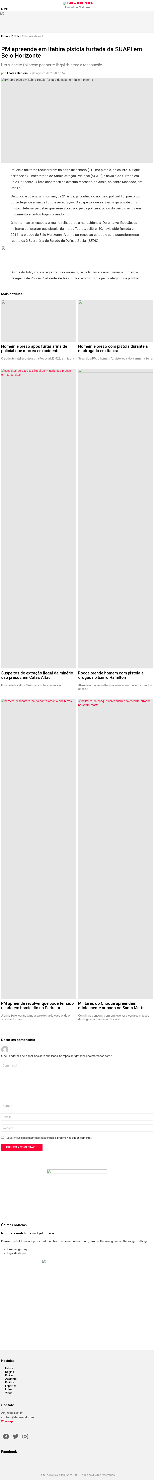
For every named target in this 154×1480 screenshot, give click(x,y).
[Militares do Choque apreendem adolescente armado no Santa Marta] (115, 849)
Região (9, 1371)
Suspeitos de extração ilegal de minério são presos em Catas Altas (37, 675)
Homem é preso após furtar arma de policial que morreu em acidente (34, 348)
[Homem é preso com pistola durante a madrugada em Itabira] (115, 321)
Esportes (10, 1385)
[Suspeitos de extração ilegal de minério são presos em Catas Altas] (38, 518)
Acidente (11, 1378)
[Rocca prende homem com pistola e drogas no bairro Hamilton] (115, 518)
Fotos (8, 1389)
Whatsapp (7, 1421)
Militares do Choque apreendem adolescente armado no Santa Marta (111, 1005)
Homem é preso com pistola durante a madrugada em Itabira (113, 348)
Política (9, 1382)
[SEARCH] (150, 6)
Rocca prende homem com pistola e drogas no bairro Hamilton (111, 675)
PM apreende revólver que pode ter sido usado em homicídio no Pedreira (37, 1005)
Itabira (9, 1368)
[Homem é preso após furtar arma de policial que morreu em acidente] (38, 321)
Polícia (9, 1375)
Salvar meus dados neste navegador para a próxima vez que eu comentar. (49, 1137)
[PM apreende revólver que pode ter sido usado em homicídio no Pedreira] (38, 849)
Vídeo (8, 1392)
